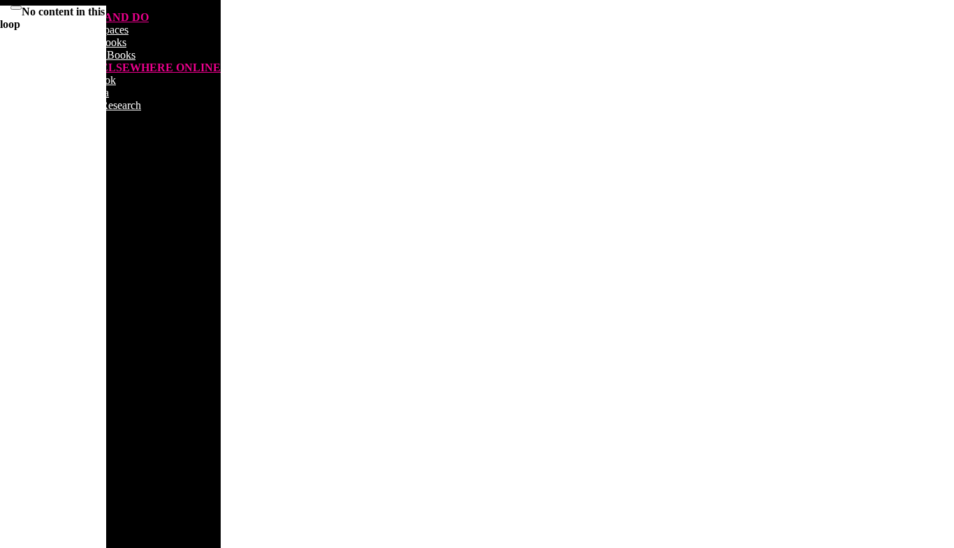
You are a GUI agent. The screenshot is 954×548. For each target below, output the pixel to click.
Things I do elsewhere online (124, 67)
